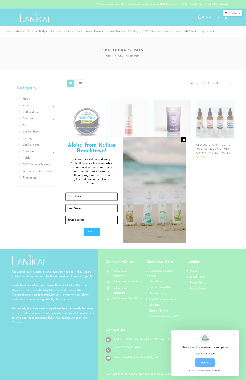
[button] (232, 13)
